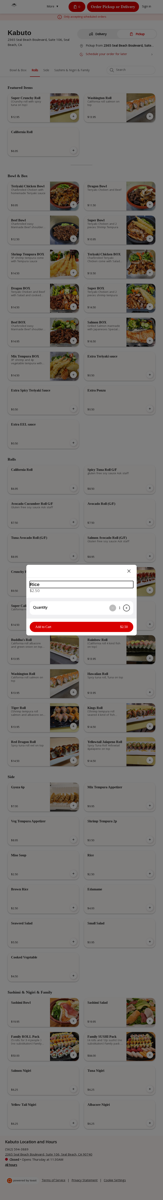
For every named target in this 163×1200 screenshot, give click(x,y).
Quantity (40, 608)
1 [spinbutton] (120, 608)
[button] (81, 627)
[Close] (129, 571)
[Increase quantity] (126, 608)
